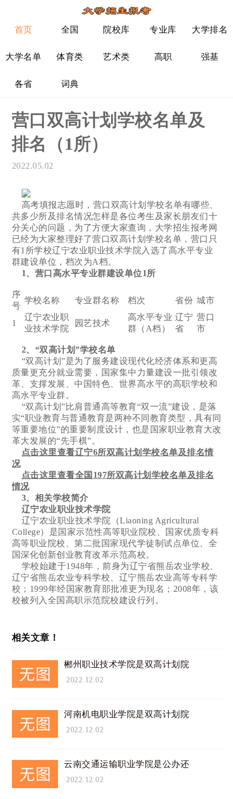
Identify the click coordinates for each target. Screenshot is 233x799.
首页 (24, 29)
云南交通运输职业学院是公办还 (126, 764)
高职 (163, 56)
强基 (210, 56)
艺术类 (116, 56)
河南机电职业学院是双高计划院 (126, 714)
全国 (70, 29)
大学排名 (210, 29)
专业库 (163, 29)
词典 (70, 83)
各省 (24, 83)
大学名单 (23, 56)
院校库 (116, 29)
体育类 (69, 56)
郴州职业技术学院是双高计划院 (126, 664)
